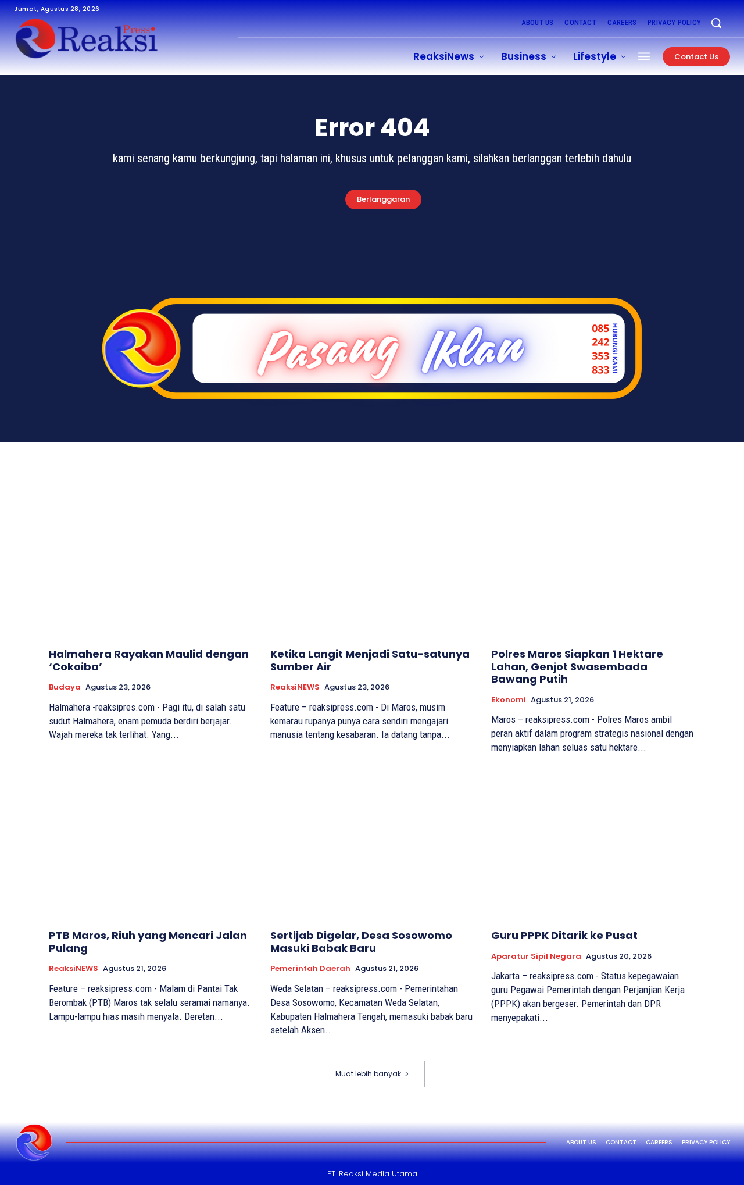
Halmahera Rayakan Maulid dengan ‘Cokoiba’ (149, 660)
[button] (716, 23)
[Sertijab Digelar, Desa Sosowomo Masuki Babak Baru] (372, 843)
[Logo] (34, 1142)
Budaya (65, 687)
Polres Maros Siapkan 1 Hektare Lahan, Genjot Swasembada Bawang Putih (577, 666)
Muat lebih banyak (368, 1074)
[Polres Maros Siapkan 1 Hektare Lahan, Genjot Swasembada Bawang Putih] (593, 562)
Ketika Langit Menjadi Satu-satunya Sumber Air (370, 660)
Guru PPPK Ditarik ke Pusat (564, 935)
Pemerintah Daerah (310, 968)
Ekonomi (508, 700)
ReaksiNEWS (295, 687)
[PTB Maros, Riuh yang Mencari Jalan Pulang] (151, 843)
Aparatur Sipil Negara (536, 956)
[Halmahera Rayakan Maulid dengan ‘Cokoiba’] (151, 562)
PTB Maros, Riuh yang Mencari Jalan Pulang (148, 941)
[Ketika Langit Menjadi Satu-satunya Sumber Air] (372, 562)
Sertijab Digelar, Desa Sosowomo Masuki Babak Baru (361, 941)
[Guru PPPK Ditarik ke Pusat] (593, 843)
